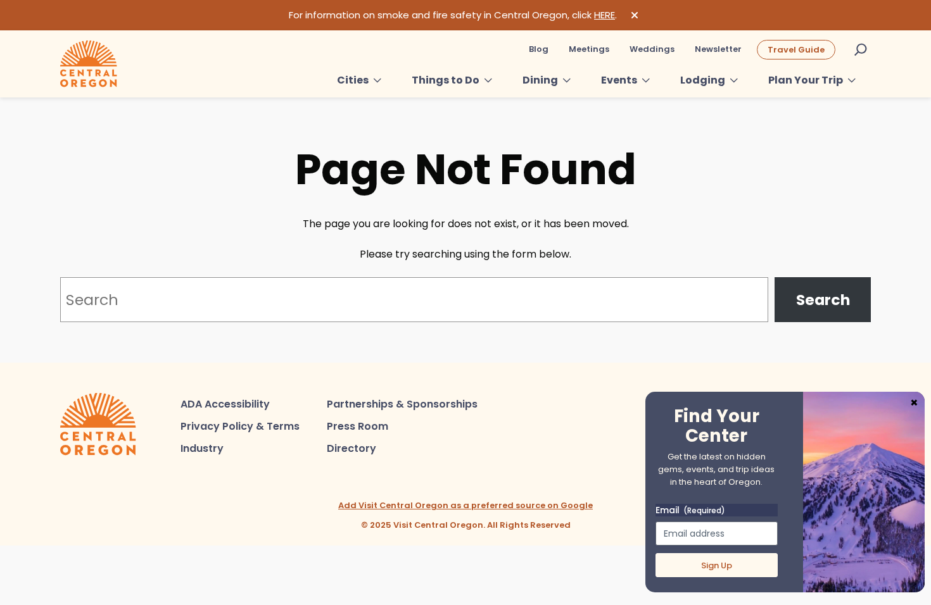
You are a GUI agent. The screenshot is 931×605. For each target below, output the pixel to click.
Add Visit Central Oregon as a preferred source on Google (465, 505)
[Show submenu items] (377, 80)
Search (823, 299)
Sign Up (716, 565)
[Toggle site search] (861, 49)
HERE (604, 15)
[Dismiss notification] (634, 15)
